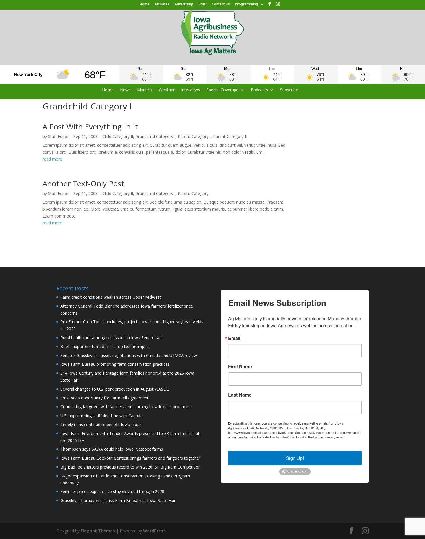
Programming (246, 5)
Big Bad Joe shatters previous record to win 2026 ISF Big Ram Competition (130, 467)
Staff (203, 5)
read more (52, 159)
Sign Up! (295, 458)
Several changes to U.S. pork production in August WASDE (114, 389)
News (125, 90)
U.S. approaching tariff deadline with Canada (101, 415)
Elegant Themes (98, 531)
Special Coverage (222, 90)
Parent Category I (194, 136)
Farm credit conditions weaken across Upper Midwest (110, 297)
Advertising (184, 5)
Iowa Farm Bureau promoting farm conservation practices (115, 364)
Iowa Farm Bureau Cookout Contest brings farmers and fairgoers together (130, 458)
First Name (240, 366)
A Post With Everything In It (90, 126)
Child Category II (117, 136)
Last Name (240, 395)
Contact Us (221, 5)
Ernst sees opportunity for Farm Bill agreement (104, 398)
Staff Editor (58, 136)
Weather (167, 90)
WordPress (154, 531)
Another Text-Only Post (83, 183)
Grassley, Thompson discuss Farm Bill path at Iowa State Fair (117, 500)
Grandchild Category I (155, 136)
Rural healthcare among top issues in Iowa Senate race (112, 337)
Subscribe (289, 90)
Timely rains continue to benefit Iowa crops (101, 424)
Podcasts (259, 90)
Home (144, 5)
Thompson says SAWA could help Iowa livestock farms (111, 449)
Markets (144, 90)
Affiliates (162, 5)
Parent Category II (230, 136)
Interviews (190, 90)
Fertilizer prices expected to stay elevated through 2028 (112, 491)
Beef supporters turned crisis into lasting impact (105, 346)
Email (234, 338)
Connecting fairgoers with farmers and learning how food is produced (125, 406)
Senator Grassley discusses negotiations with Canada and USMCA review (128, 355)
